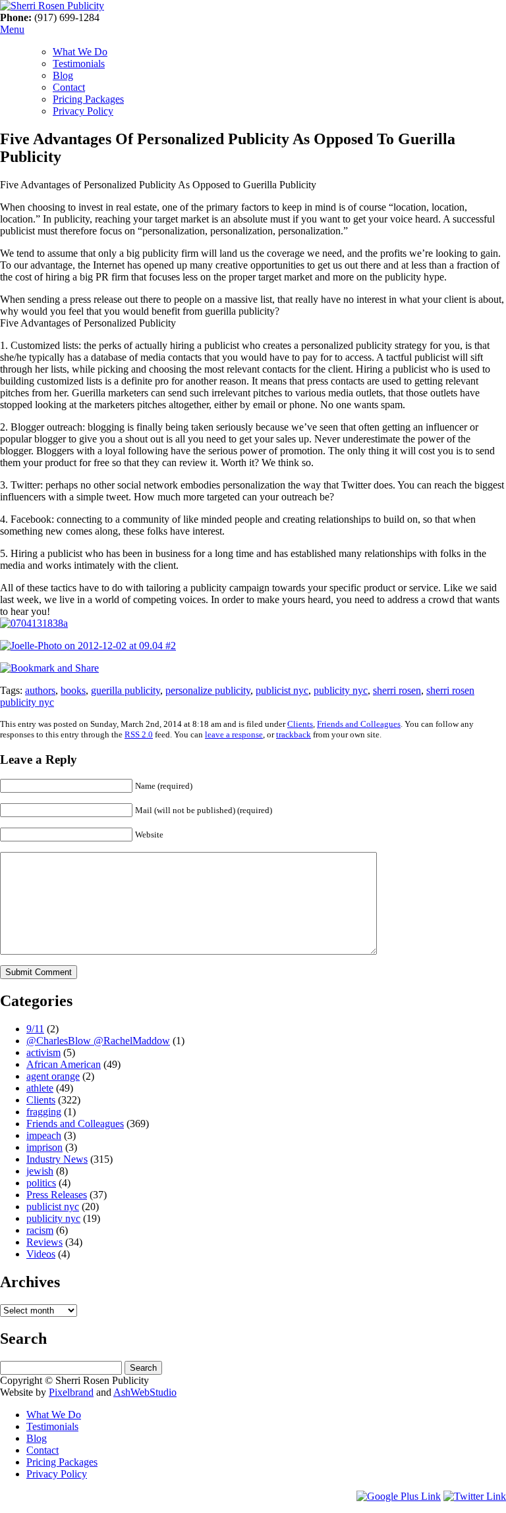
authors (40, 690)
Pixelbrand (71, 1392)
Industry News (57, 1159)
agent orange (53, 1076)
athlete (39, 1088)
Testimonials (79, 63)
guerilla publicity (125, 690)
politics (41, 1182)
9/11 (35, 1028)
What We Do (80, 51)
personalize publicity (207, 690)
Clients (300, 724)
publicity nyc (341, 690)
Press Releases (56, 1194)
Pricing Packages (88, 99)
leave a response (234, 734)
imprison (44, 1147)
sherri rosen (397, 690)
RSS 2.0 (139, 734)
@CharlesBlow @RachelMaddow (98, 1040)
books (73, 690)
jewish (39, 1171)
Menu (12, 29)
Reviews (44, 1242)
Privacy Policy (83, 111)
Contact (69, 87)
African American (63, 1064)
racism (39, 1230)
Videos (40, 1254)
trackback (293, 734)
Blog (63, 75)
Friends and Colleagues (359, 724)
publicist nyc (282, 690)
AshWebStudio (145, 1392)
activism (43, 1052)
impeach (43, 1135)
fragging (43, 1111)
